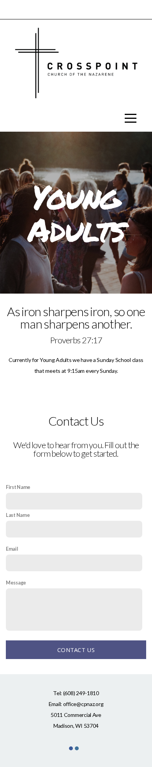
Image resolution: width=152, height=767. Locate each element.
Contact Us (76, 650)
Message (16, 583)
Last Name (18, 515)
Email (12, 549)
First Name (18, 487)
